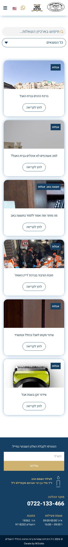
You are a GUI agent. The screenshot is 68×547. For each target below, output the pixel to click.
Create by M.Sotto (34, 543)
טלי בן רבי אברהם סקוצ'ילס (31, 481)
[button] (5, 8)
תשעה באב (52, 187)
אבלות (55, 67)
